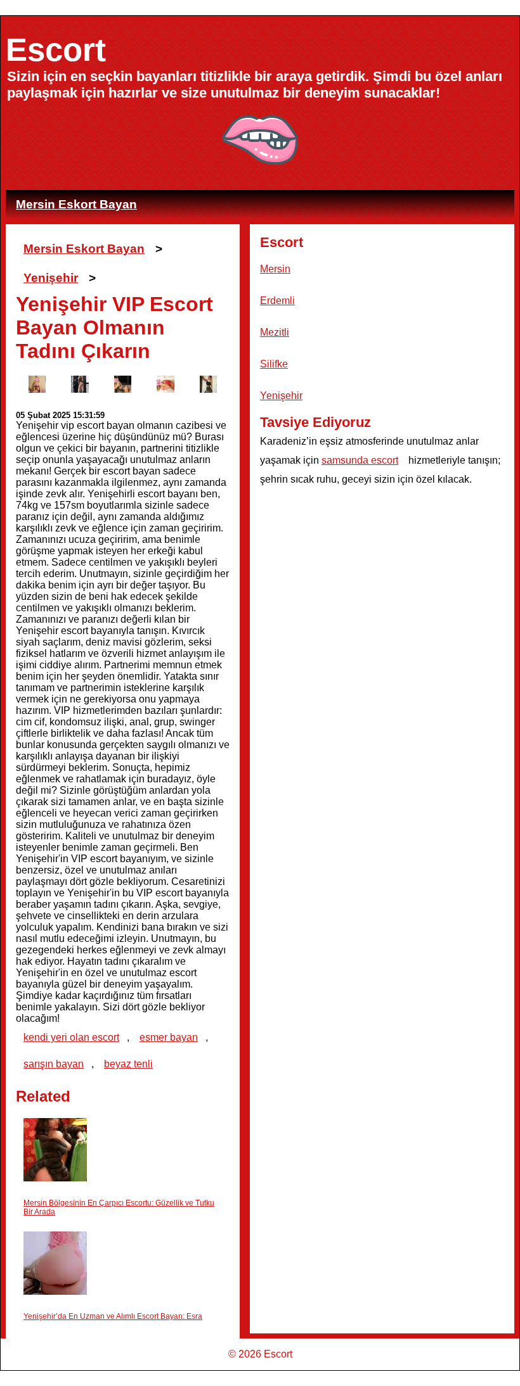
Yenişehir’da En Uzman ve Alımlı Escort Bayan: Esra (112, 1316)
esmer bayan (169, 1037)
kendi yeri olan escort (71, 1037)
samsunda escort (360, 460)
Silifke (274, 364)
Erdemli (277, 300)
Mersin (275, 269)
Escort (56, 50)
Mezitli (274, 332)
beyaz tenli (128, 1064)
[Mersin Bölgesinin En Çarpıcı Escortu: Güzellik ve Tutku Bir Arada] (55, 1150)
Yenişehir (50, 277)
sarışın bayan (53, 1064)
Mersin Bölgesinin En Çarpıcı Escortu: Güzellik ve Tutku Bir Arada (118, 1207)
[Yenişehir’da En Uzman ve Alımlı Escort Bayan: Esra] (55, 1264)
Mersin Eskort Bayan (76, 204)
